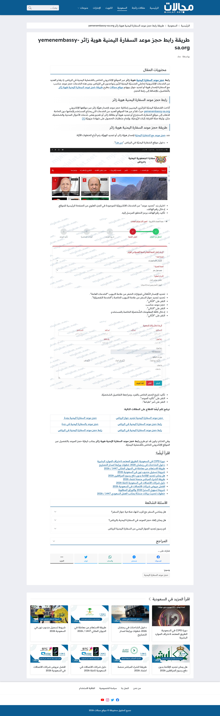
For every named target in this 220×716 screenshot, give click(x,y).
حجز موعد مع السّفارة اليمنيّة (150, 135)
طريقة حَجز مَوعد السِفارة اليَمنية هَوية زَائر (81, 87)
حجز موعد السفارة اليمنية (150, 79)
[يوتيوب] (102, 700)
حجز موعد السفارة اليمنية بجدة (80, 417)
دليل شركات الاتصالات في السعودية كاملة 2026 (140, 482)
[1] (83, 118)
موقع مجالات (116, 87)
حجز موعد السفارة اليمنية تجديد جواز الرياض (140, 417)
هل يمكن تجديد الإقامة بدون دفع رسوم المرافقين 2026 (136, 475)
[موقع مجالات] (178, 7)
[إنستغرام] (107, 700)
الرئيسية (185, 25)
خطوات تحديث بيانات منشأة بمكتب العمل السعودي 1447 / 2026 (131, 493)
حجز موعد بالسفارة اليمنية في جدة (80, 423)
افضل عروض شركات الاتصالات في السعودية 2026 (139, 486)
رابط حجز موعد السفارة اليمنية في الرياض (140, 423)
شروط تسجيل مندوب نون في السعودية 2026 (141, 471)
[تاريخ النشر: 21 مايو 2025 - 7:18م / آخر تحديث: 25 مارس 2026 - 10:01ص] (172, 56)
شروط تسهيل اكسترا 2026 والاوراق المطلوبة (141, 489)
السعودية (172, 25)
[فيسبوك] (117, 700)
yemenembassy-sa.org (157, 111)
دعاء (179, 56)
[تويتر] (112, 700)
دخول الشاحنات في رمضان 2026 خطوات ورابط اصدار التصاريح (132, 464)
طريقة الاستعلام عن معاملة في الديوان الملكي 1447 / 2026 (134, 468)
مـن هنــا (119, 142)
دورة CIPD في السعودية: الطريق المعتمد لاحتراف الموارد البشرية (131, 461)
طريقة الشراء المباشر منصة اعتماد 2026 (144, 479)
